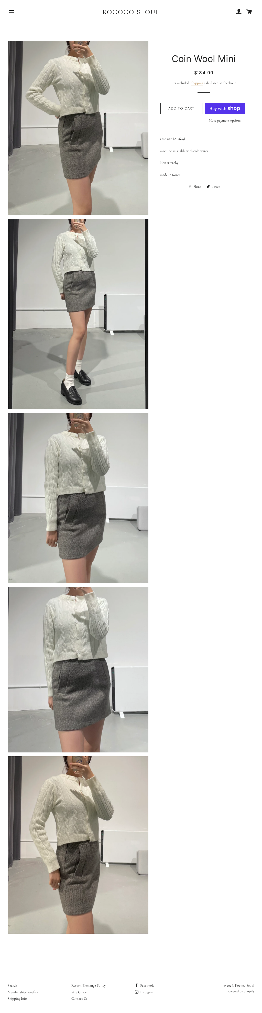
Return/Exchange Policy (88, 985)
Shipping (197, 83)
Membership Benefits (23, 992)
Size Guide (79, 992)
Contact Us (79, 998)
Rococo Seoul (131, 12)
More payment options (225, 120)
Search (12, 985)
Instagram (147, 992)
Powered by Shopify (240, 991)
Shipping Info (17, 998)
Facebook (146, 985)
